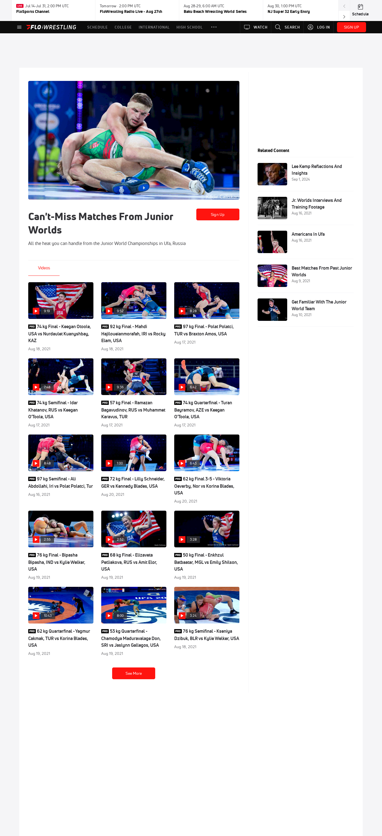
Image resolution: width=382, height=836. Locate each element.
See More (134, 673)
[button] (214, 27)
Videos (44, 267)
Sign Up (218, 214)
